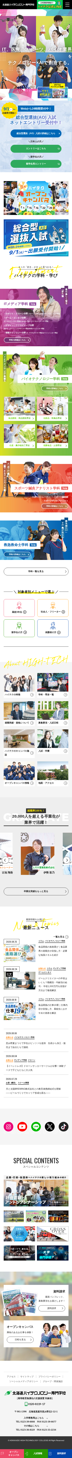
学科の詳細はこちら (54, 388)
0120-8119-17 (36, 1404)
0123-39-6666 (27, 1421)
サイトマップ (27, 1376)
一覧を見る (58, 936)
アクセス (11, 1376)
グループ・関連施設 (53, 1381)
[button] (5, 860)
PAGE (63, 1441)
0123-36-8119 (27, 1430)
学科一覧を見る (36, 571)
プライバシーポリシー (49, 1376)
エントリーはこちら (36, 148)
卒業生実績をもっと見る (36, 891)
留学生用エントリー (36, 163)
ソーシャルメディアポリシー (23, 1381)
